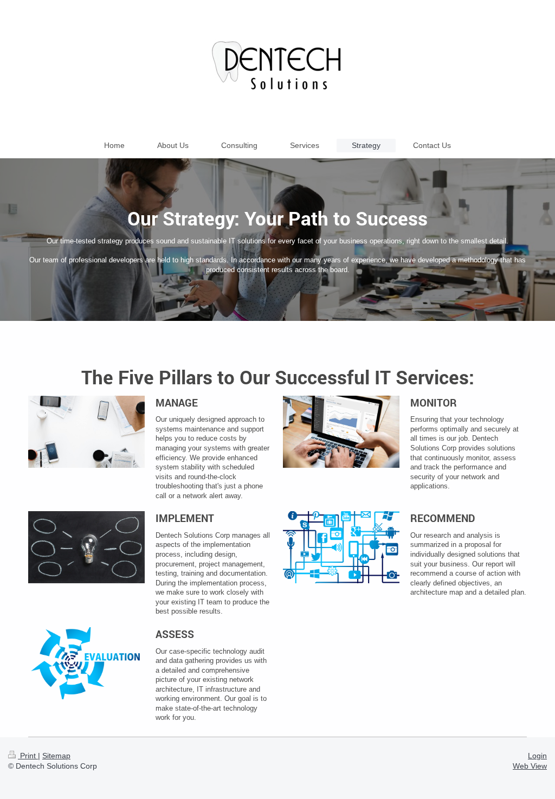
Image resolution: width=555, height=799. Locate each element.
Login (537, 755)
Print (28, 755)
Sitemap (56, 755)
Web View (530, 766)
